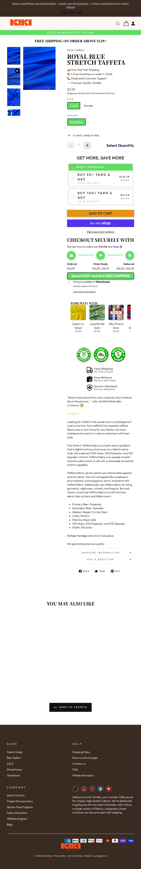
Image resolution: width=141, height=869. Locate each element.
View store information (84, 288)
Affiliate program (17, 815)
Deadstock (13, 771)
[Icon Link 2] (84, 785)
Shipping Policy (81, 748)
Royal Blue (76, 118)
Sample (88, 102)
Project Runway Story (20, 797)
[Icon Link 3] (92, 785)
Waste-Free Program (20, 803)
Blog (9, 821)
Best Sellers (14, 754)
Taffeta (79, 46)
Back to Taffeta (73, 703)
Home (70, 46)
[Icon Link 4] (100, 785)
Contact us (78, 760)
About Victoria (15, 791)
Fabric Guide (14, 748)
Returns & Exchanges (85, 754)
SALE (10, 760)
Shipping (71, 89)
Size (70, 95)
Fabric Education (17, 809)
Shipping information (100, 549)
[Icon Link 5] (108, 785)
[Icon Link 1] (75, 785)
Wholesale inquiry (83, 771)
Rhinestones (14, 766)
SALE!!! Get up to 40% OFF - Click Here (70, 29)
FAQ (75, 766)
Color (72, 111)
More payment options (100, 228)
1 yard (73, 102)
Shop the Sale (71, 9)
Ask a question (100, 555)
